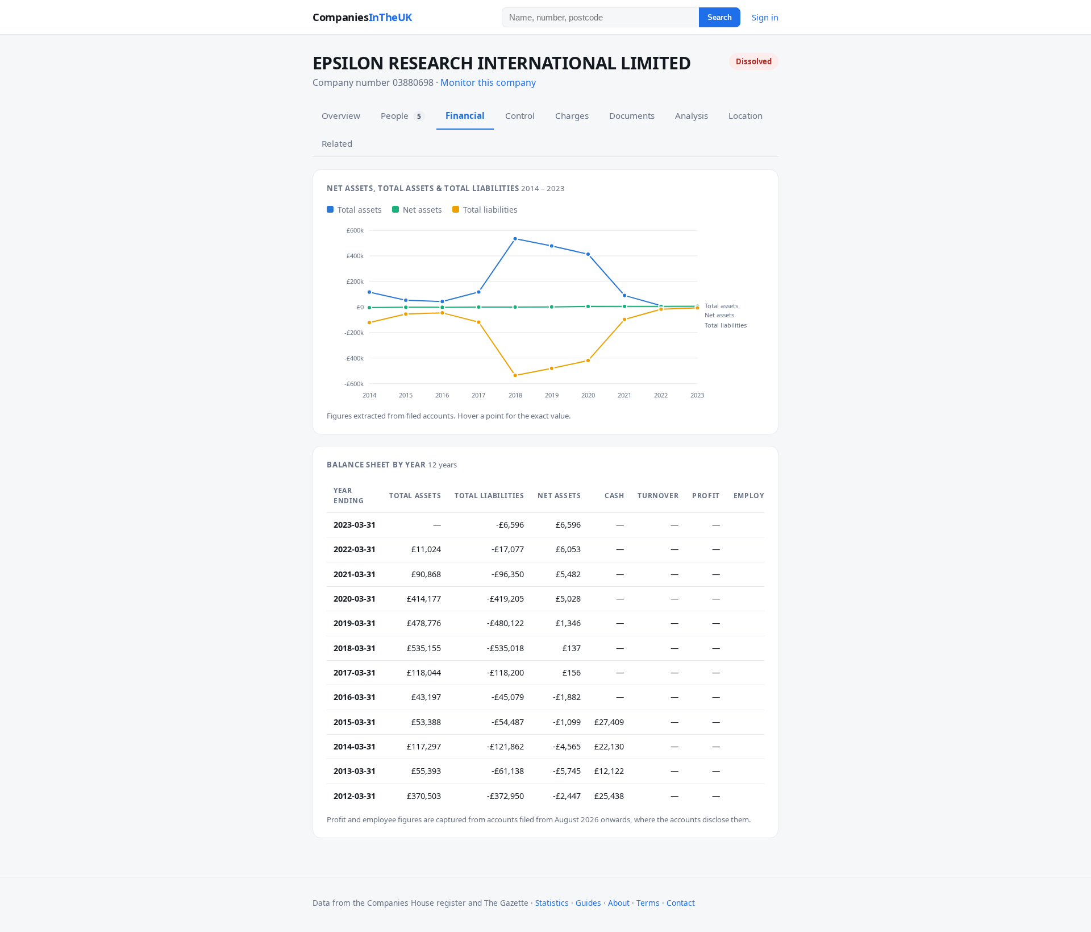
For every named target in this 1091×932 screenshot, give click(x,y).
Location (745, 115)
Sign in (765, 17)
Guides (588, 902)
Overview (341, 115)
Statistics (552, 902)
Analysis (691, 115)
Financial (465, 115)
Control (520, 115)
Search (719, 17)
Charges (572, 115)
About (619, 902)
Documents (632, 115)
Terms (648, 902)
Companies (362, 17)
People (401, 115)
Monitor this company (488, 82)
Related (337, 143)
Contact (681, 902)
